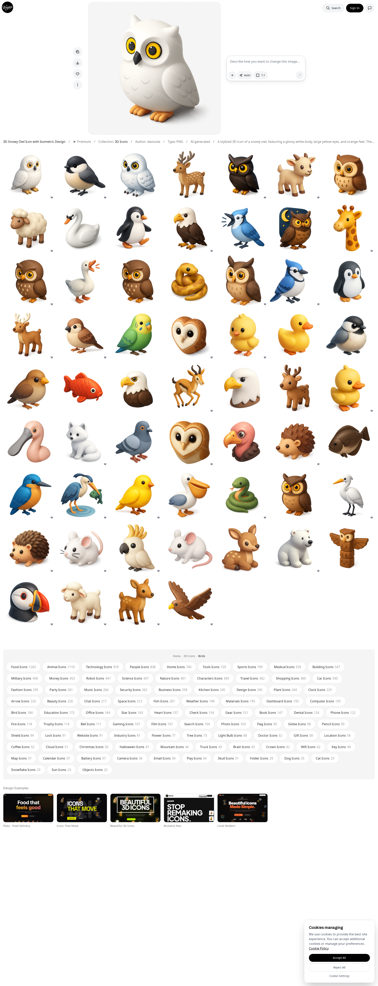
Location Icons (337, 735)
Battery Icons (93, 758)
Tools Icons (214, 667)
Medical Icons (287, 667)
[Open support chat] (369, 8)
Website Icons (90, 735)
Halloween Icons (134, 747)
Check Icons (202, 712)
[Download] (77, 63)
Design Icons (249, 690)
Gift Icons (303, 735)
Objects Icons (94, 770)
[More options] (77, 85)
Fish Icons (164, 701)
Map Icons (21, 758)
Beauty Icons (60, 701)
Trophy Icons (56, 724)
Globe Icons (299, 724)
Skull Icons (228, 758)
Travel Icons (252, 678)
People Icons (143, 667)
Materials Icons (240, 701)
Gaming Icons (126, 724)
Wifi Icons (310, 747)
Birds (201, 656)
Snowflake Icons (25, 770)
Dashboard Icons (283, 701)
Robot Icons (98, 678)
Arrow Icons (23, 701)
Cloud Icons (57, 747)
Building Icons (326, 667)
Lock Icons (55, 735)
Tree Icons (197, 735)
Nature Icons (173, 678)
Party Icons (61, 690)
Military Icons (24, 678)
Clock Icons (320, 690)
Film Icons (162, 724)
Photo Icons (233, 724)
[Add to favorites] (77, 74)
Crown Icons (278, 747)
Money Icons (62, 678)
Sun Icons (61, 770)
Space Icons (130, 701)
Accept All (339, 958)
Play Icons (197, 758)
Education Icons (59, 712)
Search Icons (197, 724)
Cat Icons (325, 758)
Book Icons (271, 712)
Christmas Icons (94, 747)
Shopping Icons (291, 678)
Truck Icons (211, 747)
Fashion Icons (24, 690)
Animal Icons (61, 667)
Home (177, 656)
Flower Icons (163, 735)
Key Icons (341, 747)
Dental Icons (306, 712)
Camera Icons (129, 758)
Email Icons (164, 758)
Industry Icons (127, 735)
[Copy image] (77, 52)
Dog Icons (294, 758)
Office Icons (98, 712)
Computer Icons (325, 701)
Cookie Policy (318, 948)
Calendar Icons (56, 758)
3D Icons (121, 141)
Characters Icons (213, 678)
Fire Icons (21, 724)
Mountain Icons (174, 747)
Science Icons (135, 678)
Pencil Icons (333, 724)
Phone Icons (343, 712)
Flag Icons (267, 724)
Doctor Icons (270, 735)
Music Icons (96, 690)
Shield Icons (22, 735)
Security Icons (133, 690)
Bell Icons (91, 724)
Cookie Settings (339, 976)
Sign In (354, 8)
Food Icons (23, 667)
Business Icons (173, 690)
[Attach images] (232, 75)
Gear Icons (236, 712)
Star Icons (132, 712)
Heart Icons (166, 712)
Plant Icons (285, 690)
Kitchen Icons (212, 690)
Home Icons (179, 667)
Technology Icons (102, 667)
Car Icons (327, 678)
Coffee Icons (22, 747)
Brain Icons (244, 747)
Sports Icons (250, 667)
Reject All (339, 967)
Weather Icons (200, 701)
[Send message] (300, 75)
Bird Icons (22, 712)
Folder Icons (261, 758)
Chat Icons (95, 701)
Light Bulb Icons (232, 735)
